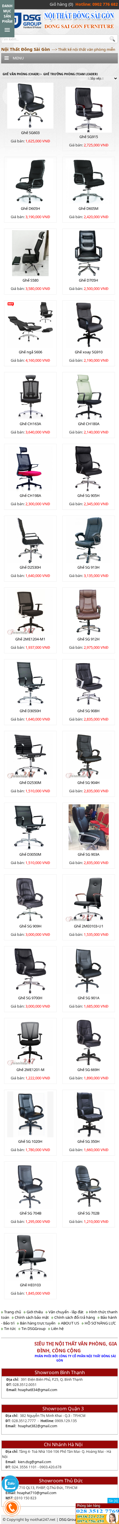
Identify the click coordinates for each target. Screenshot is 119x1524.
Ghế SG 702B (88, 1213)
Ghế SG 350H (88, 1141)
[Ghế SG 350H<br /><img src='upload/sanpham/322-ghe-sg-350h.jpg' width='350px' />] (89, 1113)
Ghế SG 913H (88, 567)
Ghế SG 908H (88, 710)
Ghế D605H (30, 208)
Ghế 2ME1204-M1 (30, 639)
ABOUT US (69, 1323)
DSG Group (68, 1519)
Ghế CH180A (88, 423)
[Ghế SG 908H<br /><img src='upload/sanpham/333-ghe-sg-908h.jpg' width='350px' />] (89, 683)
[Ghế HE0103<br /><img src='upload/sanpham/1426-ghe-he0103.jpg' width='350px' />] (30, 1257)
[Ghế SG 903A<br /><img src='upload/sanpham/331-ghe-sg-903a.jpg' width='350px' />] (89, 826)
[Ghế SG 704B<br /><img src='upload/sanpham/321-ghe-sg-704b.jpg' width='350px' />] (30, 1185)
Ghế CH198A (30, 495)
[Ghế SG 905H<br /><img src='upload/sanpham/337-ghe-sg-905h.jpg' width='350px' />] (89, 467)
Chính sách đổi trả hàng (74, 1317)
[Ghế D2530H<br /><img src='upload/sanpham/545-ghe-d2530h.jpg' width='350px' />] (30, 539)
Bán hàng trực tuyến (37, 1323)
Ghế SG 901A (88, 997)
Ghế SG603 (30, 132)
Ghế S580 (30, 280)
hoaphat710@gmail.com (36, 1492)
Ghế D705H (88, 280)
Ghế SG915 (88, 136)
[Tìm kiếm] (113, 39)
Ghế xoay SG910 (89, 352)
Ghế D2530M (30, 782)
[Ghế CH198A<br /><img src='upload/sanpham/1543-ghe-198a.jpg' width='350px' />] (30, 467)
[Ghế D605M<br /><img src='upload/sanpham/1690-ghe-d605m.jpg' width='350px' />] (89, 180)
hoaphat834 (27, 1389)
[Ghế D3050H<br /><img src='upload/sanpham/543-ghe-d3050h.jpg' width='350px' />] (30, 683)
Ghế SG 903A (88, 854)
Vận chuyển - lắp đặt (65, 1311)
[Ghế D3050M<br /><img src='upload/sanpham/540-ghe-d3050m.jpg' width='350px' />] (30, 826)
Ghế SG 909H (30, 926)
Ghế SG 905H (88, 495)
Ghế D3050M (30, 854)
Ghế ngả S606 (30, 352)
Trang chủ (12, 1311)
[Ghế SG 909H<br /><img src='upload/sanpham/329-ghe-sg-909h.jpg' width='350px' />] (30, 898)
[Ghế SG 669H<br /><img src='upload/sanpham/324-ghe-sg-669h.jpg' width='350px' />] (89, 1042)
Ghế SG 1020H (30, 1141)
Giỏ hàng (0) (61, 4)
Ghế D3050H (30, 710)
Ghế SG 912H (88, 639)
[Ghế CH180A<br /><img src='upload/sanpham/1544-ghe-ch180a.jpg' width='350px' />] (89, 396)
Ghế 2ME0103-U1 (88, 926)
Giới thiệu (34, 1311)
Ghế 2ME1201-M (30, 1069)
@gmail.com (47, 1389)
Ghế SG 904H (88, 782)
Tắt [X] (113, 1500)
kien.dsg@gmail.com (34, 1461)
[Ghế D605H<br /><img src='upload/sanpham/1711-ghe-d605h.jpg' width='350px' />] (30, 180)
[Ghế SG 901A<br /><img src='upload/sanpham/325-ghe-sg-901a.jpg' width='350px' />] (89, 970)
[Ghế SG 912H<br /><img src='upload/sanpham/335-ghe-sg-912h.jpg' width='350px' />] (89, 611)
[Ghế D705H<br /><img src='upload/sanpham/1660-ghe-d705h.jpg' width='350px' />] (89, 252)
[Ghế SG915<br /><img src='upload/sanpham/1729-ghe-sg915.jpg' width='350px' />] (89, 109)
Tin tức (9, 1328)
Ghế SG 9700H (30, 997)
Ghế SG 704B (30, 1213)
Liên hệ (57, 1328)
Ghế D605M (88, 208)
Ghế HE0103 (30, 1284)
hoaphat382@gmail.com (37, 1426)
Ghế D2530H (30, 567)
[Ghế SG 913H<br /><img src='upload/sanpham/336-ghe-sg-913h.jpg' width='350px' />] (89, 539)
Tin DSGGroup (33, 1328)
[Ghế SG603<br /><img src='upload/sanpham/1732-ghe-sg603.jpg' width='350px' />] (30, 105)
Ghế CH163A (30, 423)
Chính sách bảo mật (31, 1317)
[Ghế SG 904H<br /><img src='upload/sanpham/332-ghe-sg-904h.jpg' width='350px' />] (89, 755)
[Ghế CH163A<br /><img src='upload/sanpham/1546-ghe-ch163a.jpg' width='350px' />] (30, 396)
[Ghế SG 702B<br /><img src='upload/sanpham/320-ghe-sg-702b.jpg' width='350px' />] (89, 1185)
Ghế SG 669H (88, 1069)
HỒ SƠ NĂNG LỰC (100, 1323)
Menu (18, 58)
